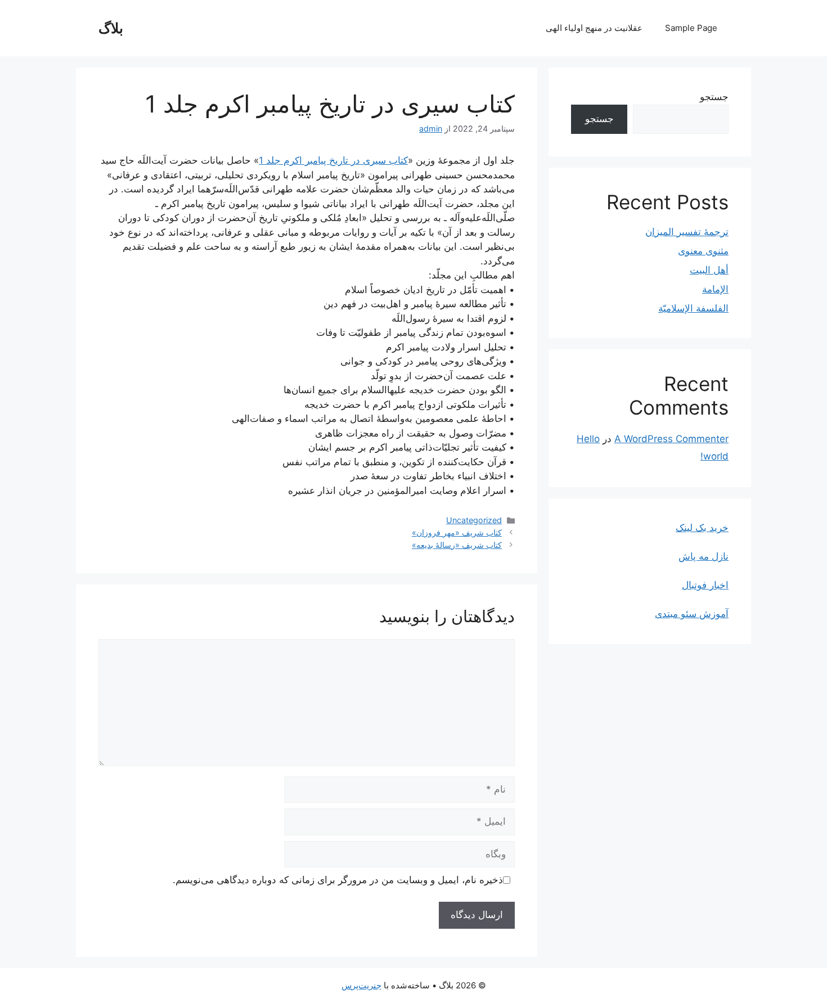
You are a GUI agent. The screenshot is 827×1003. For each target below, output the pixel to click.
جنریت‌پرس (361, 985)
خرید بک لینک (702, 527)
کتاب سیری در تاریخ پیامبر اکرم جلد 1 (333, 160)
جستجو (714, 96)
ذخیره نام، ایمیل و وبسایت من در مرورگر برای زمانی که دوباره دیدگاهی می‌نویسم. (338, 879)
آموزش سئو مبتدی (692, 613)
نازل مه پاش (703, 556)
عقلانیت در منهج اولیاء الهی (594, 28)
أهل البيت (709, 270)
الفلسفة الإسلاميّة (693, 308)
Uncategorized (474, 520)
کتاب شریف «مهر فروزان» (457, 532)
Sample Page (691, 28)
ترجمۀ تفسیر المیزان (687, 231)
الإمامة (715, 289)
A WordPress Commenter (671, 438)
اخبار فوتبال (705, 585)
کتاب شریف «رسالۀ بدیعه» (457, 545)
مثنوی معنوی (703, 251)
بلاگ (110, 28)
